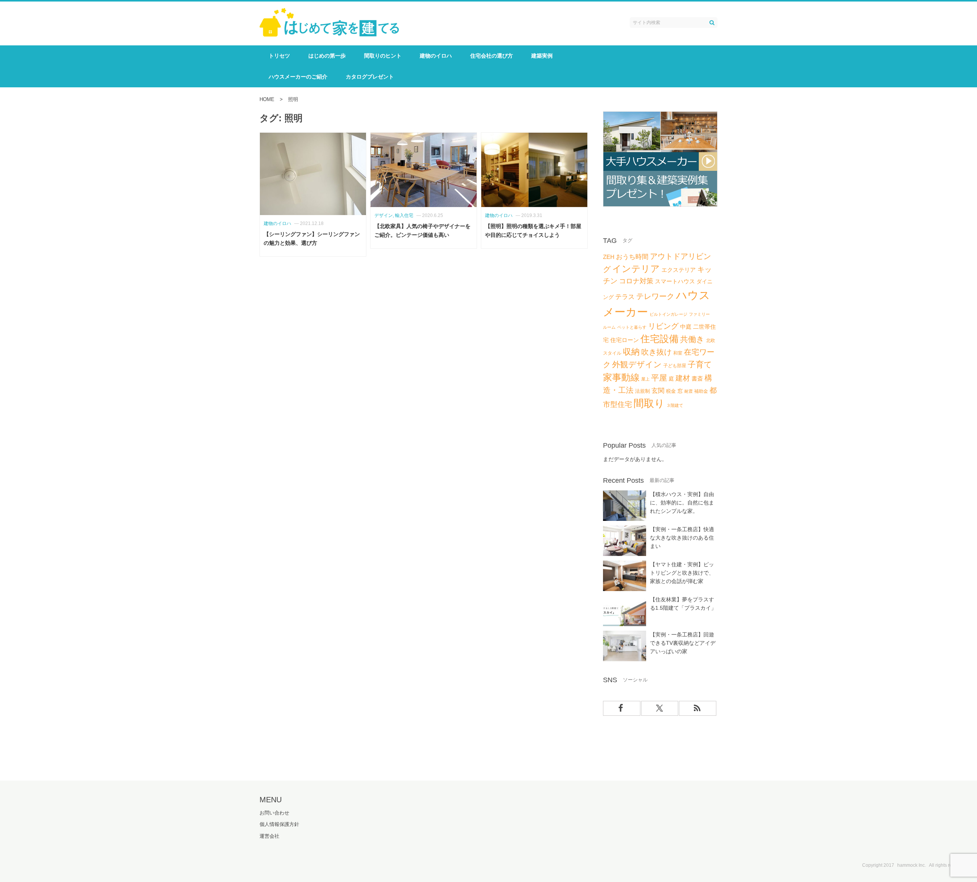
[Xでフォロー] (660, 708)
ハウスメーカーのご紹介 (298, 77)
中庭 (686, 327)
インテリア (636, 268)
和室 (677, 353)
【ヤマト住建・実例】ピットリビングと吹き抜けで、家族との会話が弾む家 (682, 572)
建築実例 (542, 56)
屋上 (645, 379)
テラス (625, 296)
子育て (700, 364)
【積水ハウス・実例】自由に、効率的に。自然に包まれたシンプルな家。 (682, 502)
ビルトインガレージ (668, 314)
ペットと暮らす (631, 327)
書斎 (697, 378)
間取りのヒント (382, 56)
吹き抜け (656, 352)
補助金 (701, 391)
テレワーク (655, 296)
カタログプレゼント (370, 77)
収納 (631, 352)
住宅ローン (624, 340)
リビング (663, 326)
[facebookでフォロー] (621, 708)
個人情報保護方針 (279, 824)
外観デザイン (637, 364)
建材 (683, 378)
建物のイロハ (436, 56)
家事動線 (621, 377)
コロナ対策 (636, 281)
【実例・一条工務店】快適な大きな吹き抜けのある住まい (682, 537)
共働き (692, 339)
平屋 (659, 377)
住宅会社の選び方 (491, 56)
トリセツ (279, 56)
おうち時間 (632, 256)
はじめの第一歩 (327, 56)
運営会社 (269, 836)
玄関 (657, 390)
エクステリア (678, 270)
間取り (649, 403)
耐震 (688, 391)
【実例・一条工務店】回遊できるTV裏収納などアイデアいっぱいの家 (683, 642)
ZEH (608, 257)
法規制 (642, 391)
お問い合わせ (274, 813)
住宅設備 (659, 339)
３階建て (674, 405)
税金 (671, 391)
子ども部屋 (674, 365)
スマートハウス (675, 281)
